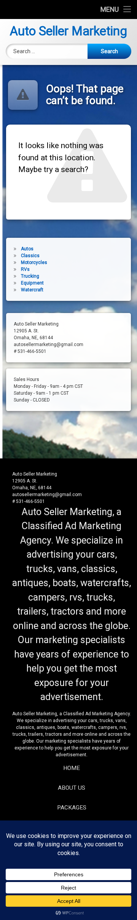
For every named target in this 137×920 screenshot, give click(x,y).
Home (71, 768)
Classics (30, 255)
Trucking (30, 276)
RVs (25, 269)
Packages (71, 807)
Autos (27, 248)
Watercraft (32, 289)
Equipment (32, 283)
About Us (71, 787)
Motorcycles (34, 262)
